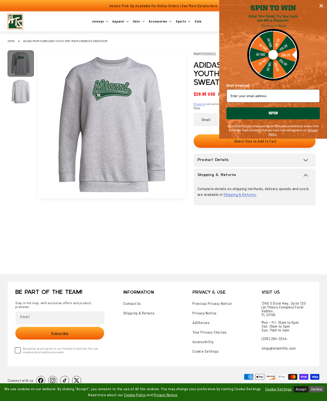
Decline (316, 389)
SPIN (273, 113)
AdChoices (201, 322)
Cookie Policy (135, 395)
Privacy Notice (204, 313)
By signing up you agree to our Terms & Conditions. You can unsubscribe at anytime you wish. (60, 350)
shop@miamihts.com (279, 348)
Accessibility (203, 342)
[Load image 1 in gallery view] (21, 63)
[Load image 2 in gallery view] (21, 91)
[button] (254, 160)
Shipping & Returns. (240, 195)
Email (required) (237, 85)
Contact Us (132, 303)
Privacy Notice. (166, 395)
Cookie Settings (205, 351)
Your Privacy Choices (209, 332)
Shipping (199, 103)
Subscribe (59, 333)
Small (206, 119)
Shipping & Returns (139, 313)
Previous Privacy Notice (212, 303)
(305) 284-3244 (274, 338)
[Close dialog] (321, 6)
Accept (301, 389)
